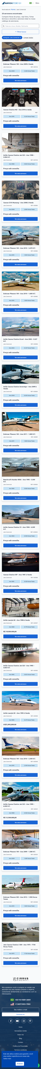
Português (31, 3)
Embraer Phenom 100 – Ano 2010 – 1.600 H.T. (19, 294)
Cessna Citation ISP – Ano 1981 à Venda (17, 575)
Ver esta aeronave (20, 80)
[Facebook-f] (10, 1021)
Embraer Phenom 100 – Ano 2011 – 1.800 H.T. (19, 434)
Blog (20, 1038)
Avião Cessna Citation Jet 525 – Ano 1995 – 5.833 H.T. (18, 667)
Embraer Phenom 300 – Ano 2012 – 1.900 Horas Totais (20, 898)
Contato (20, 1042)
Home (13, 9)
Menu (37, 3)
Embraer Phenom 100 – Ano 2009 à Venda (18, 64)
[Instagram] (23, 1021)
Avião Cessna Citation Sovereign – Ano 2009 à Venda (20, 388)
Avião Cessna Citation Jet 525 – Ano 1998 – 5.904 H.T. (18, 156)
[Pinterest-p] (30, 1021)
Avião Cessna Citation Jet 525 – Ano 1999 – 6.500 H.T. (18, 805)
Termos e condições (20, 1050)
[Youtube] (17, 1021)
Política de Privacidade (20, 1046)
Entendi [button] (20, 1064)
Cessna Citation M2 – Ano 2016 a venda (17, 110)
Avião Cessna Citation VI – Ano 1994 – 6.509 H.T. (19, 528)
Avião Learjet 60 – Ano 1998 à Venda (16, 620)
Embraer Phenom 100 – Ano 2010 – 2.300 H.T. (19, 759)
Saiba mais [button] (7, 1058)
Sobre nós (20, 1034)
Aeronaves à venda (20, 1031)
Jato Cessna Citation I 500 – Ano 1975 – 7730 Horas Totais (19, 946)
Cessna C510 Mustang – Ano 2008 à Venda (18, 203)
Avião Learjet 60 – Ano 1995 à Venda (16, 713)
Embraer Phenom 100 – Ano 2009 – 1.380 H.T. (19, 852)
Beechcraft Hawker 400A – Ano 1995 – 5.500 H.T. (19, 481)
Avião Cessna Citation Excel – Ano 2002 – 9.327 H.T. (20, 340)
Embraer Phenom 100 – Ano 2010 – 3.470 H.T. (19, 248)
